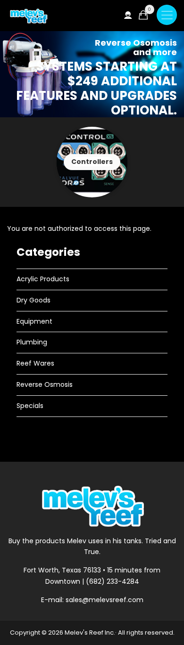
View (92, 162)
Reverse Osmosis (45, 384)
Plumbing (32, 342)
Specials (30, 405)
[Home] (28, 15)
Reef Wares (35, 363)
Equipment (34, 321)
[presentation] (17, 161)
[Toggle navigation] (167, 15)
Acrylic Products (43, 279)
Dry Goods (33, 300)
